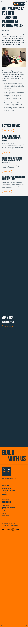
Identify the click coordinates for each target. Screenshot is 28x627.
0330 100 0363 (5, 515)
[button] (22, 4)
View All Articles (8, 130)
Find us (4, 497)
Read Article (7, 152)
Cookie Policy (5, 525)
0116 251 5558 (5, 499)
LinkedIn (6, 480)
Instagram (12, 480)
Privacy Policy (14, 525)
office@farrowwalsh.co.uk (9, 478)
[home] (16, 4)
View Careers (7, 326)
